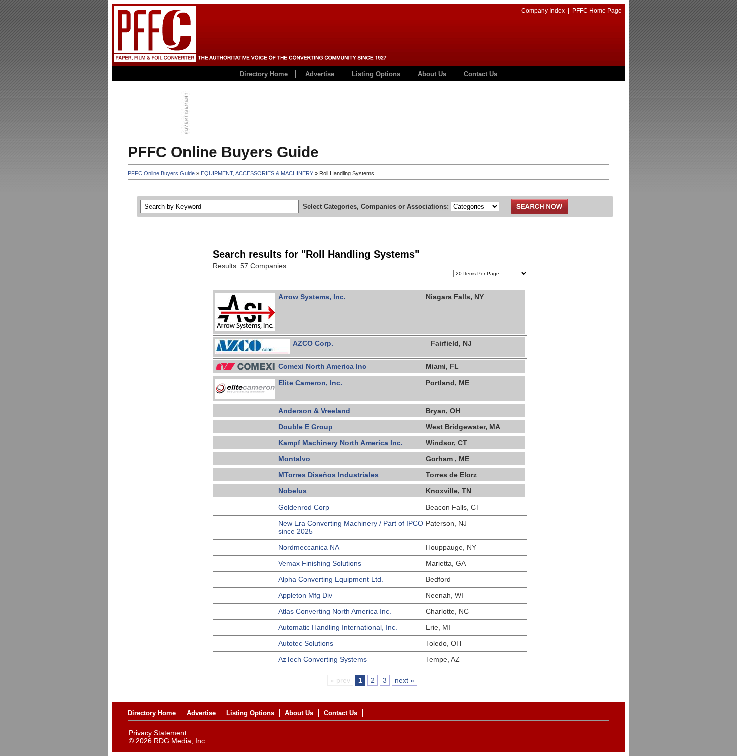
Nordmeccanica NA (308, 547)
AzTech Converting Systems (322, 659)
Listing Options (376, 74)
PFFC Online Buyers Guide (161, 173)
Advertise (319, 74)
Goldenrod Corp (303, 507)
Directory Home (264, 74)
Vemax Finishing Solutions (319, 563)
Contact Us (480, 74)
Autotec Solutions (305, 643)
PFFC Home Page (597, 10)
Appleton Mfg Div (305, 595)
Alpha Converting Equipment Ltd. (330, 579)
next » (404, 680)
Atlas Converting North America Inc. (334, 611)
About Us (432, 74)
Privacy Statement (158, 733)
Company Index (543, 10)
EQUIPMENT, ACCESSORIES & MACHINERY (257, 173)
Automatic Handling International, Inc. (337, 627)
